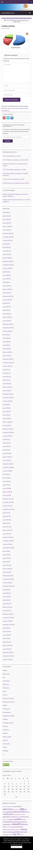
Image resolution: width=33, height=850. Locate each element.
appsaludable (20, 811)
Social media (6, 743)
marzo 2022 (6, 348)
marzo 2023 (6, 313)
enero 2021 (6, 390)
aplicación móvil (16, 809)
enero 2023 (6, 320)
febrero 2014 (6, 645)
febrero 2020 (6, 422)
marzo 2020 (6, 418)
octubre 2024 (7, 268)
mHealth (5, 719)
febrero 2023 (6, 317)
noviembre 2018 (7, 467)
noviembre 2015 (7, 579)
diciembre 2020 (7, 394)
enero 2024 (6, 293)
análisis (4, 806)
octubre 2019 (7, 436)
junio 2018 (6, 478)
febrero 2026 (6, 226)
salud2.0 (5, 740)
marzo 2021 (6, 383)
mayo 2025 (6, 251)
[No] (31, 843)
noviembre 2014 (7, 617)
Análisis (5, 670)
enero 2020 (6, 425)
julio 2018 (5, 474)
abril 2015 (5, 600)
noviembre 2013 (7, 656)
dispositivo (6, 817)
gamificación (23, 822)
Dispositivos (6, 681)
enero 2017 (6, 534)
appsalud (10, 812)
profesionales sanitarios (9, 829)
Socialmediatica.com (7, 13)
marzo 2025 (6, 254)
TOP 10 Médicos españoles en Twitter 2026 (15, 160)
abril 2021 (5, 380)
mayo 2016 (6, 558)
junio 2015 (6, 593)
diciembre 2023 (7, 296)
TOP (10, 834)
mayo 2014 (6, 635)
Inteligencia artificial (8, 716)
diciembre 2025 (7, 233)
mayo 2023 (6, 307)
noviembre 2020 (7, 397)
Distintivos (6, 684)
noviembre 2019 (7, 432)
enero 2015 (6, 610)
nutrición (8, 827)
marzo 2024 (6, 286)
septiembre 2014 (8, 624)
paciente (13, 827)
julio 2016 (5, 551)
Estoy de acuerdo (16, 847)
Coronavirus (17, 814)
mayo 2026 (6, 219)
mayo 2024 (6, 279)
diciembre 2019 (7, 429)
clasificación (8, 814)
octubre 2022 (7, 331)
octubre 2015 (7, 582)
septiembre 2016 (8, 547)
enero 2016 (6, 572)
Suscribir (7, 141)
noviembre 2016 (7, 540)
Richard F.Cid (6, 28)
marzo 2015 (6, 603)
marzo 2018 (6, 488)
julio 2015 (5, 589)
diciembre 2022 (7, 324)
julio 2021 (5, 369)
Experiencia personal (9, 702)
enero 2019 (6, 460)
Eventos (5, 695)
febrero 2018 (6, 492)
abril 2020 (5, 415)
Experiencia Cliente (8, 698)
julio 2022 (5, 334)
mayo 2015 (6, 596)
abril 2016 (5, 561)
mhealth (16, 824)
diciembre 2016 (7, 537)
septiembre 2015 (8, 586)
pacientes (19, 827)
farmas (17, 822)
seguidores (6, 834)
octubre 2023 (7, 300)
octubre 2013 (7, 659)
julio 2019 (5, 439)
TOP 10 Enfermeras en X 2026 (11, 156)
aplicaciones (6, 674)
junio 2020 (6, 408)
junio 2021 (6, 373)
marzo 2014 (6, 642)
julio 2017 (5, 513)
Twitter (5, 747)
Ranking (5, 733)
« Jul (16, 797)
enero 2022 (6, 355)
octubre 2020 (7, 401)
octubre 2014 (7, 621)
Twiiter (21, 834)
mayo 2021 (6, 376)
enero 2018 (6, 495)
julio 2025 (5, 244)
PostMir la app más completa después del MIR (16, 183)
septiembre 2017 (8, 509)
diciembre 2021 (7, 359)
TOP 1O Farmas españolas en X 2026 (13, 179)
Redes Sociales (7, 737)
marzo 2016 (6, 565)
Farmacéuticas (8, 822)
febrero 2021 (6, 387)
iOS (11, 824)
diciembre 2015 (7, 575)
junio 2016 (6, 554)
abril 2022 (5, 345)
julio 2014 (5, 628)
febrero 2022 (6, 352)
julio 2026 (5, 212)
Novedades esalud (8, 723)
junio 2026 (6, 216)
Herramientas (7, 712)
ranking (23, 829)
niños (4, 827)
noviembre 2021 (7, 362)
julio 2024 (5, 272)
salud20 (16, 832)
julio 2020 (5, 404)
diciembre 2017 (7, 499)
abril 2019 (5, 450)
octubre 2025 (7, 240)
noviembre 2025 (7, 237)
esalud (5, 691)
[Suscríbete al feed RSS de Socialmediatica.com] (2, 1)
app (4, 677)
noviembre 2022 (7, 327)
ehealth (13, 817)
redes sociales (8, 832)
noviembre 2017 (7, 502)
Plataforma (6, 730)
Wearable (5, 750)
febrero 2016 (6, 568)
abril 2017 (5, 523)
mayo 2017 (6, 520)
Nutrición (5, 726)
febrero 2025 (6, 258)
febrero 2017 (6, 530)
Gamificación (6, 709)
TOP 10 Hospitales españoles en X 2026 (14, 169)
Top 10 (16, 834)
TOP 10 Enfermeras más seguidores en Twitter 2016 (17, 21)
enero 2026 (6, 230)
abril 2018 (5, 485)
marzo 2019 (6, 453)
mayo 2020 (6, 411)
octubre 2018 (7, 471)
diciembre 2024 (7, 261)
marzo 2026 (6, 223)
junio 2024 (6, 275)
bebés (27, 812)
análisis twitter (10, 806)
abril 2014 (5, 638)
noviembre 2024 (7, 265)
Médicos (24, 824)
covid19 (23, 814)
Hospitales (6, 824)
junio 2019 (6, 443)
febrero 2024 (6, 289)
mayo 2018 (6, 481)
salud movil (23, 832)
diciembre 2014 (7, 614)
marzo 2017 (6, 527)
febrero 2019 (6, 457)
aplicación (7, 809)
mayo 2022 (6, 341)
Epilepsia (11, 819)
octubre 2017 (7, 506)
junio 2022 (6, 338)
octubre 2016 (7, 544)
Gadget (5, 705)
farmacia (23, 819)
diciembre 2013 (7, 652)
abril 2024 (5, 282)
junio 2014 (6, 631)
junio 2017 (6, 516)
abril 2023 (5, 310)
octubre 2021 (7, 366)
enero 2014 (6, 649)
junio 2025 (6, 247)
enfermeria (5, 819)
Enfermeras (6, 688)
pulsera (17, 829)
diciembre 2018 (7, 464)
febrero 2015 (6, 607)
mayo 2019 (6, 446)
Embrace (18, 817)
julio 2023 (5, 303)
